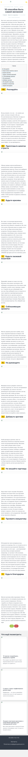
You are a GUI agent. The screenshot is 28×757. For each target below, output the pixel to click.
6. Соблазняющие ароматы (8, 76)
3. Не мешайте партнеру (8, 82)
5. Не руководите (6, 78)
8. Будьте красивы (6, 72)
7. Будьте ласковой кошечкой (9, 74)
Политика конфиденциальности (14, 744)
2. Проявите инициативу (8, 83)
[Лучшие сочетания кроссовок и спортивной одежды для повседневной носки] (14, 710)
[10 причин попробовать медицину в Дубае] (14, 645)
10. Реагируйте (5, 69)
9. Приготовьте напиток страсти (10, 70)
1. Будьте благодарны (7, 85)
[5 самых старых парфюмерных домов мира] (14, 677)
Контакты (14, 741)
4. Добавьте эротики (7, 80)
